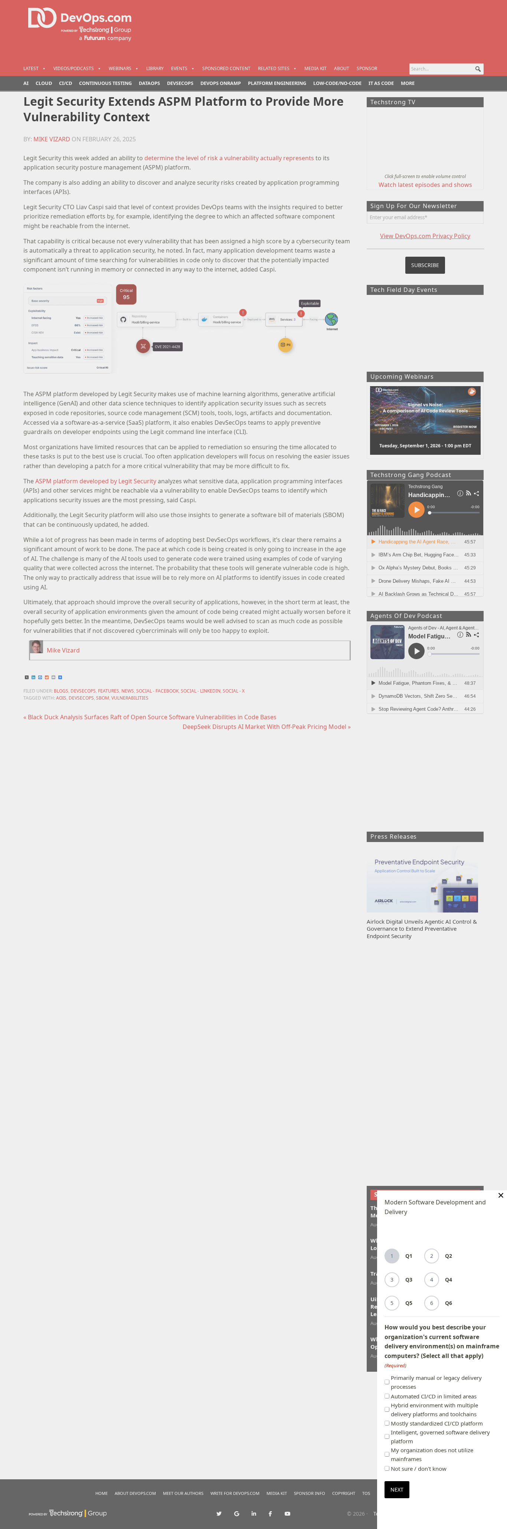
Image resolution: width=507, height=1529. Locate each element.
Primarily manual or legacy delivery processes (436, 1382)
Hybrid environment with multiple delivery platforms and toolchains (434, 1409)
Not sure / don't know (419, 1468)
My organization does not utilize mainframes (432, 1454)
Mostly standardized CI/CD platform (437, 1423)
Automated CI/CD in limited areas (434, 1396)
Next (396, 1489)
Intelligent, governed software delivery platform (440, 1436)
